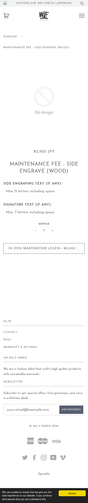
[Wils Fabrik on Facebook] (34, 459)
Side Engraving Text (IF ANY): (32, 183)
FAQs (7, 340)
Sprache (44, 474)
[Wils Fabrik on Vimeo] (63, 459)
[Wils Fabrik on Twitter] (25, 459)
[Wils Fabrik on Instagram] (44, 459)
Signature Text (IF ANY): (27, 204)
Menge (44, 224)
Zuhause (10, 37)
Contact (10, 332)
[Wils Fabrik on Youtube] (53, 459)
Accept (72, 493)
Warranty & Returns (20, 347)
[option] (44, 100)
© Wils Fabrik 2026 (44, 426)
